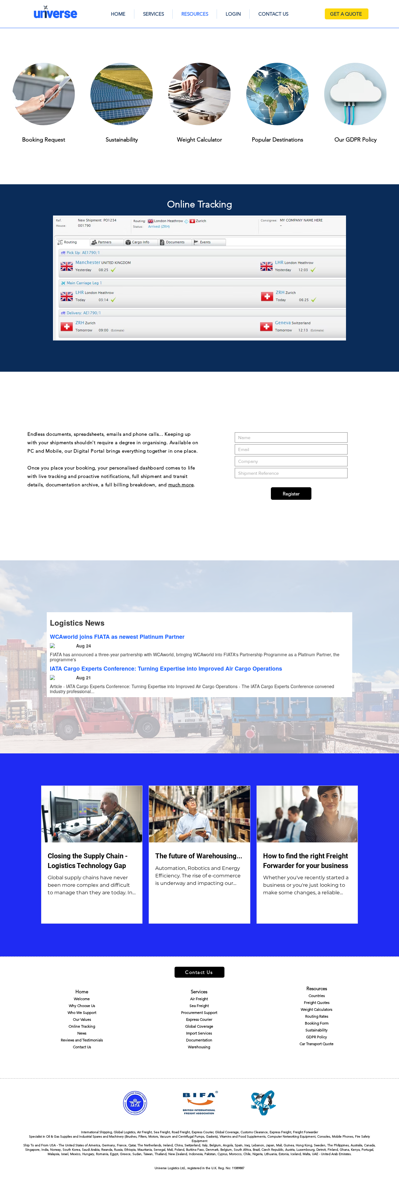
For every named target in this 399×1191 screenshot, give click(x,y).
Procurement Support (199, 1012)
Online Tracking (82, 1026)
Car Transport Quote (317, 1043)
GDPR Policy (316, 1037)
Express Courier (199, 1019)
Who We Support (82, 1012)
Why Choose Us (82, 1005)
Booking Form (317, 1023)
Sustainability (316, 1030)
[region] (199, 278)
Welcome (82, 998)
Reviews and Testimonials (82, 1040)
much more (181, 485)
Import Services (199, 1033)
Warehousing (199, 1047)
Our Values (82, 1019)
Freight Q (312, 1002)
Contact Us (82, 1047)
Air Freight (199, 998)
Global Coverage (199, 1026)
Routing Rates (316, 1016)
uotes (324, 1002)
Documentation (199, 1040)
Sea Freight (199, 1005)
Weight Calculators (316, 1009)
